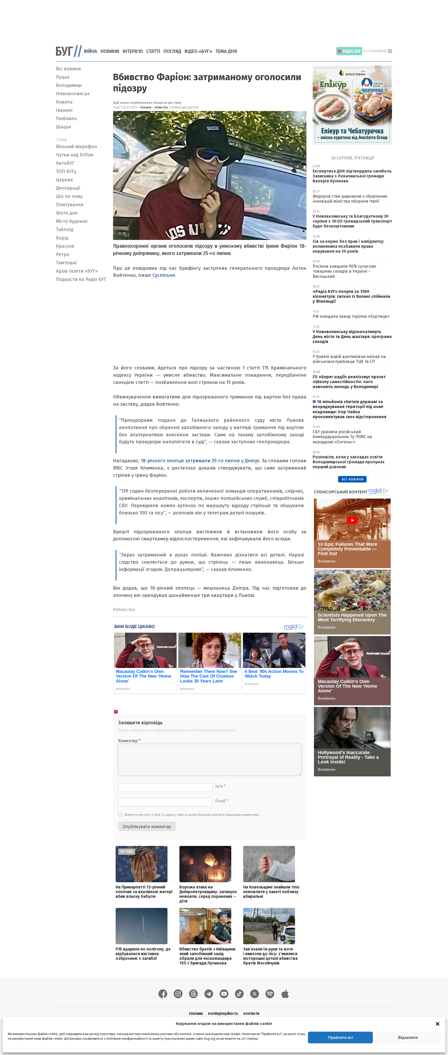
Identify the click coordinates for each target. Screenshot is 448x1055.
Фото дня (67, 213)
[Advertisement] (224, 19)
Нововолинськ (73, 93)
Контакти (251, 1014)
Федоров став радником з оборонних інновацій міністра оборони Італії (350, 199)
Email (221, 800)
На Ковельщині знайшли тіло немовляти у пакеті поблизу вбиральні (271, 892)
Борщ (62, 238)
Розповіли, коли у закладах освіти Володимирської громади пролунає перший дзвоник (348, 461)
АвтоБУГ (65, 163)
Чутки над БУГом (74, 155)
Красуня (65, 246)
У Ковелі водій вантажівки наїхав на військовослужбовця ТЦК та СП (349, 359)
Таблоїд (64, 229)
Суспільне (163, 275)
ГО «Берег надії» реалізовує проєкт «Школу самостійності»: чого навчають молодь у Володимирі (349, 381)
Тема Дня (226, 51)
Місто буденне (72, 221)
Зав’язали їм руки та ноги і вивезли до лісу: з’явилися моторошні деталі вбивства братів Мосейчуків (270, 956)
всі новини (352, 479)
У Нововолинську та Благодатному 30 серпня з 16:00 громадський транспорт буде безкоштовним (352, 221)
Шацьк (63, 127)
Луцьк (62, 77)
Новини (110, 51)
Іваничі (64, 110)
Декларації (68, 188)
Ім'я (220, 786)
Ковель (64, 102)
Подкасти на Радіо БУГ (81, 279)
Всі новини (68, 69)
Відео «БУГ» (198, 51)
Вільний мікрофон (76, 146)
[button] (437, 1023)
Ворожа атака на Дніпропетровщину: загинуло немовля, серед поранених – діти (208, 894)
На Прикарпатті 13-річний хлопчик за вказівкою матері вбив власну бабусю (144, 892)
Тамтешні (66, 263)
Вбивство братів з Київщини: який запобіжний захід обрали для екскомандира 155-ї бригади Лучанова (207, 956)
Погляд (172, 51)
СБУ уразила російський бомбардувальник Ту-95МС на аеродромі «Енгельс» (342, 436)
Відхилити (408, 1037)
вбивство (161, 107)
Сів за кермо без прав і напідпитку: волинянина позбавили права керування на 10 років (348, 246)
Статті (153, 51)
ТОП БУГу (66, 171)
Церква (64, 180)
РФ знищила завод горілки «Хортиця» (351, 316)
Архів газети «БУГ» (77, 271)
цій (243, 1038)
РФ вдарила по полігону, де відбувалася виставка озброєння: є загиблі (143, 954)
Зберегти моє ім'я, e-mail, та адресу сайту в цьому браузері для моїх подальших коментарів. (192, 815)
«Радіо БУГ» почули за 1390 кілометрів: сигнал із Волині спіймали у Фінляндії (351, 296)
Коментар (129, 740)
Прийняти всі (340, 1037)
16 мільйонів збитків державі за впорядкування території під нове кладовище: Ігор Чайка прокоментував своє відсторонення (349, 409)
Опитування (69, 205)
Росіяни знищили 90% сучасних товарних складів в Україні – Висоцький (344, 271)
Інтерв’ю (133, 51)
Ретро (62, 254)
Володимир (69, 85)
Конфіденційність (223, 1014)
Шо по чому (69, 196)
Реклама (196, 1014)
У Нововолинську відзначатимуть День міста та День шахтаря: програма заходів (352, 336)
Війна (90, 51)
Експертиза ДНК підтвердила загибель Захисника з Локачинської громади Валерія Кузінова (352, 176)
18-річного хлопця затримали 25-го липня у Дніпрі (200, 461)
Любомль (66, 118)
